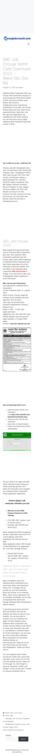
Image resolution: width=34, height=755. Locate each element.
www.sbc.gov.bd (22, 317)
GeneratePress (17, 752)
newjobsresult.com (10, 105)
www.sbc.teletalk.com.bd (17, 503)
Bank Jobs (9, 713)
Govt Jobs (18, 713)
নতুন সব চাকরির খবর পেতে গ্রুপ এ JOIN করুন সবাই (17, 163)
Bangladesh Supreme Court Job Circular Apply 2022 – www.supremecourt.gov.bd (16, 727)
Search (8, 735)
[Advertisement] (17, 17)
